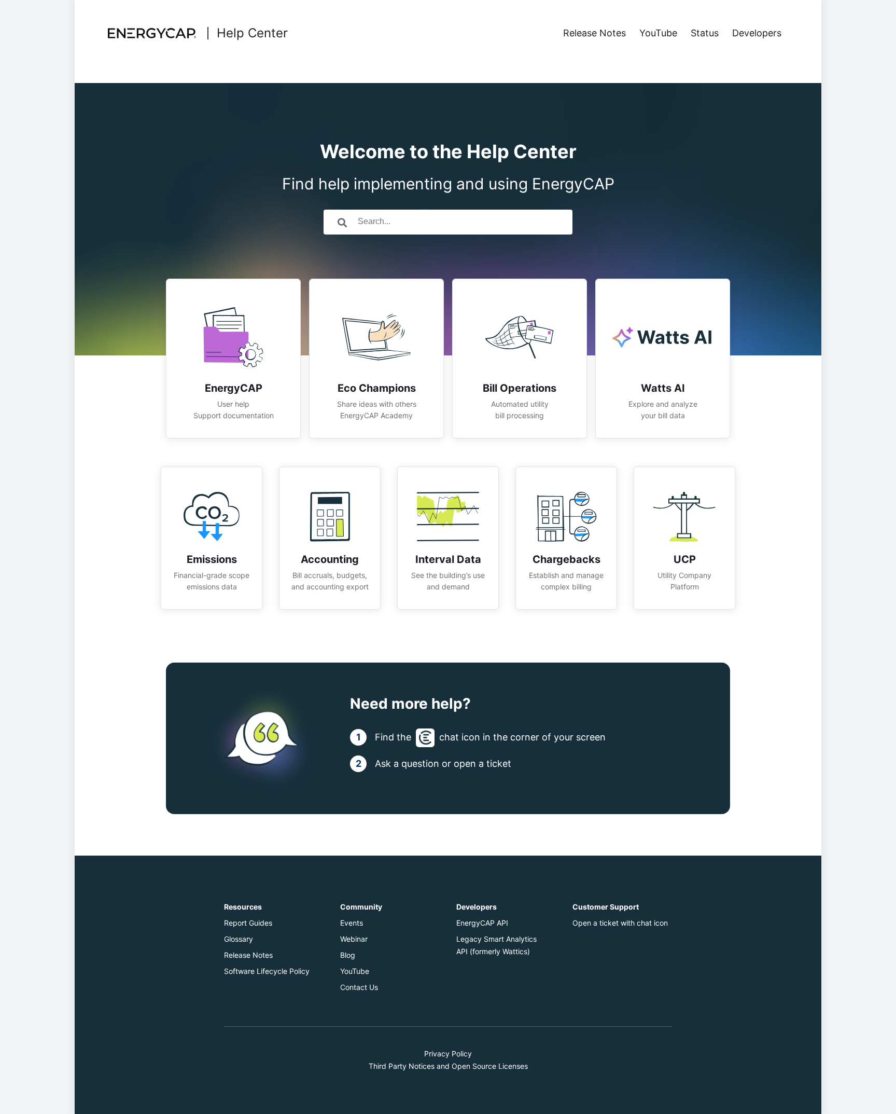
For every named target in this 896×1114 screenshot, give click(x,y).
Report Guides (248, 922)
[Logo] (153, 33)
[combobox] (462, 222)
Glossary (238, 938)
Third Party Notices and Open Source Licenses (448, 1066)
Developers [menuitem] (756, 32)
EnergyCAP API (482, 922)
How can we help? (448, 167)
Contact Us (359, 987)
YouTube (354, 971)
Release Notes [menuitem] (594, 32)
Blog (347, 955)
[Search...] (342, 222)
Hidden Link (233, 285)
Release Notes (248, 955)
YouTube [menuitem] (658, 32)
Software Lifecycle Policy (267, 971)
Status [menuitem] (705, 32)
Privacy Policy (448, 1053)
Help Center (252, 33)
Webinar (354, 938)
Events (351, 922)
